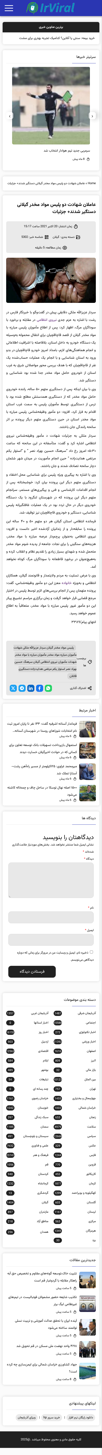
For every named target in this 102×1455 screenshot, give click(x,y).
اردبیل (28, 1048)
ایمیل (89, 937)
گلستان (75, 1209)
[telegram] (22, 695)
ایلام (28, 1067)
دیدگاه (89, 866)
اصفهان (75, 1058)
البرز (75, 1067)
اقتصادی (27, 1058)
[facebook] (39, 695)
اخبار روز (27, 1039)
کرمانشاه (27, 1190)
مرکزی (75, 1228)
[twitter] (13, 695)
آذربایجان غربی (27, 1020)
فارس (75, 1162)
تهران (75, 1096)
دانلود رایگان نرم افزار (81, 1424)
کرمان (75, 1190)
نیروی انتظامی (47, 327)
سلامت (75, 1134)
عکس (75, 1152)
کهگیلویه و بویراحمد (75, 1200)
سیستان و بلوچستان (28, 1143)
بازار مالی (76, 1077)
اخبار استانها (28, 1030)
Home (92, 190)
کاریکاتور (75, 1181)
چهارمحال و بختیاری (75, 1105)
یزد (76, 1247)
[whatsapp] (48, 695)
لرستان (75, 1219)
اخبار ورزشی (75, 1048)
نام (91, 915)
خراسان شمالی (75, 1115)
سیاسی (75, 1143)
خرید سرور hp (51, 1424)
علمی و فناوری (27, 1152)
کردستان (28, 1181)
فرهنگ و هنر (27, 1162)
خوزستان (27, 1115)
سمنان (27, 1134)
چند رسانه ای (28, 1096)
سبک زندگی (28, 1124)
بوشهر (28, 1077)
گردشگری (28, 1200)
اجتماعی (75, 1030)
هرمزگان (75, 1238)
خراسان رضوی (27, 1105)
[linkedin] (30, 695)
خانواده (67, 590)
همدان (28, 1239)
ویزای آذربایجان (27, 1424)
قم (27, 1171)
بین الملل (75, 1086)
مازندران (28, 1219)
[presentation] (92, 122)
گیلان (56, 244)
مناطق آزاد (28, 1228)
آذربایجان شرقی (75, 1020)
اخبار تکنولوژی (75, 1039)
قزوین (75, 1171)
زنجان (75, 1124)
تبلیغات (28, 1086)
